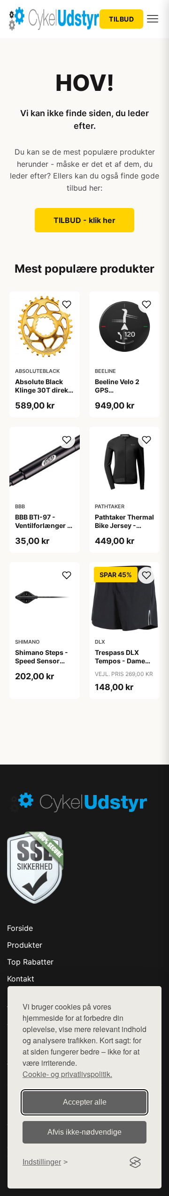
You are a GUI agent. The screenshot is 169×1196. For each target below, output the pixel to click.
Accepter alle (85, 1102)
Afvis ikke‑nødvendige (84, 1132)
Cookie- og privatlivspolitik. (67, 1074)
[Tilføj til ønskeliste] (66, 304)
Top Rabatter (30, 961)
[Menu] (152, 18)
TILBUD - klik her (84, 220)
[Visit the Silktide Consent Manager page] (135, 1162)
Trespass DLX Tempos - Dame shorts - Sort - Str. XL (124, 665)
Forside (20, 928)
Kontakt (20, 978)
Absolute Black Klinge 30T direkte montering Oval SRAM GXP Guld (44, 394)
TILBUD (121, 19)
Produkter (24, 945)
